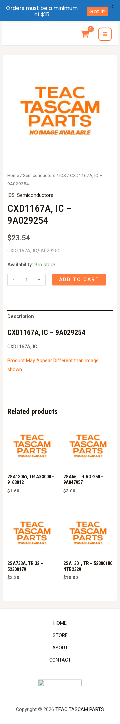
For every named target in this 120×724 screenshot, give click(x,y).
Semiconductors (39, 175)
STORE (60, 635)
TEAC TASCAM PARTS (79, 709)
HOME (60, 623)
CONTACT (60, 660)
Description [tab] (20, 316)
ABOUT (60, 648)
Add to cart (79, 279)
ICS (62, 175)
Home (13, 175)
